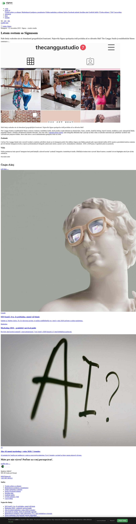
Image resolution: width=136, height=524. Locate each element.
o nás (6, 8)
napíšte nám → (5, 463)
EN (5, 21)
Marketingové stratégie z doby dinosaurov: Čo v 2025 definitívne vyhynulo (28, 513)
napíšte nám (4, 23)
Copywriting (118, 12)
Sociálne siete (84, 12)
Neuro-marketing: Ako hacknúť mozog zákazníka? (21, 515)
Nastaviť (112, 520)
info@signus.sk (6, 476)
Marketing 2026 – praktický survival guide (18, 508)
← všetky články (6, 26)
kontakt (7, 17)
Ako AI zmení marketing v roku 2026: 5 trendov (20, 510)
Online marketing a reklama (54, 12)
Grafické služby (94, 12)
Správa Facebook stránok (71, 12)
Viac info (10, 521)
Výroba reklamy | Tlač (106, 12)
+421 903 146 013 (6, 478)
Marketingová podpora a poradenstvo (33, 12)
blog (6, 16)
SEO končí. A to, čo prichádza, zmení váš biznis (20, 506)
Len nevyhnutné (101, 520)
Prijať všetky (122, 520)
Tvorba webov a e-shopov (13, 12)
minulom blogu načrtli (56, 132)
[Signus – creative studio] (11, 5)
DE (9, 21)
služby (7, 10)
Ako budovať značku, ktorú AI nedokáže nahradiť (20, 512)
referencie (8, 14)
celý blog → (5, 169)
